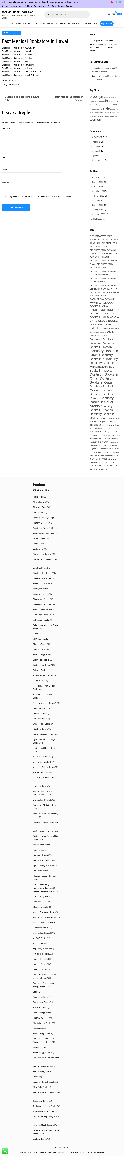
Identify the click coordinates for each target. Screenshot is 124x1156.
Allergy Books (39, 502)
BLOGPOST (16, 84)
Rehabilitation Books (42, 1066)
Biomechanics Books (42, 578)
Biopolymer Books (41, 594)
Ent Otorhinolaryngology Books (46, 822)
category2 (95, 146)
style (106, 108)
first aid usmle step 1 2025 (109, 105)
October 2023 (97, 187)
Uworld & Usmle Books (57, 23)
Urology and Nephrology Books (46, 1117)
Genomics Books (40, 713)
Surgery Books (39, 902)
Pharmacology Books (42, 1013)
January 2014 (97, 210)
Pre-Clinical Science (41, 1039)
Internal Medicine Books (43, 772)
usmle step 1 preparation (112, 112)
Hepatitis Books (39, 850)
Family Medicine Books (43, 675)
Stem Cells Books (40, 1087)
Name (5, 157)
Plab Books (40, 23)
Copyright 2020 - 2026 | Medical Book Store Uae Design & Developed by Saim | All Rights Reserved (62, 1152)
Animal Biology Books (42, 533)
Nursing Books (91, 23)
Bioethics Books (40, 568)
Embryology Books (41, 649)
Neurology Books (40, 954)
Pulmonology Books (41, 1053)
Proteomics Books (40, 1047)
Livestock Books (40, 786)
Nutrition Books (39, 964)
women (95, 119)
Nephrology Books (41, 949)
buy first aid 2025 (109, 97)
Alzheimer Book (39, 507)
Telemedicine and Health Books (46, 1092)
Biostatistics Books (41, 599)
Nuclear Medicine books (43, 891)
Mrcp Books (28, 23)
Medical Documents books (44, 912)
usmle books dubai (98, 112)
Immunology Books (41, 762)
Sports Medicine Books (43, 1082)
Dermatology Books (41, 800)
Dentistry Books (39, 795)
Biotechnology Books (42, 604)
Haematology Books (41, 845)
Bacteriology (38, 549)
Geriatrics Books (40, 719)
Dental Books (38, 634)
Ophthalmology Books (42, 866)
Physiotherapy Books (42, 1023)
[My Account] (109, 14)
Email (5, 170)
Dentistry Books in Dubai (97, 332)
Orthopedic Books (40, 871)
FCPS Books (38, 681)
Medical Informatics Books (44, 923)
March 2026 (96, 177)
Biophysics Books (40, 589)
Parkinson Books (40, 1007)
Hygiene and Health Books (44, 748)
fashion (110, 101)
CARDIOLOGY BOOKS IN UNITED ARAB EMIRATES (104, 324)
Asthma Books (39, 538)
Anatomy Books (39, 523)
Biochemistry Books (41, 554)
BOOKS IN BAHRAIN (98, 296)
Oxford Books (38, 992)
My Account (106, 23)
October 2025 (97, 182)
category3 (95, 151)
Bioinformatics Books (42, 573)
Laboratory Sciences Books (44, 778)
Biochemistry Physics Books (45, 559)
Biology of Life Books (42, 1042)
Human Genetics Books (43, 734)
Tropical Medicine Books (43, 1111)
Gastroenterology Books (43, 831)
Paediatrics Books (40, 997)
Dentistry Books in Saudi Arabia (102, 402)
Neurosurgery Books (41, 860)
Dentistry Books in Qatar (102, 380)
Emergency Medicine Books (45, 805)
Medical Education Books (44, 917)
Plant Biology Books (41, 1033)
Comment (6, 129)
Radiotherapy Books (41, 897)
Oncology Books (40, 969)
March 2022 (96, 191)
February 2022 (97, 196)
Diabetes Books (39, 644)
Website (5, 183)
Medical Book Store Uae (17, 12)
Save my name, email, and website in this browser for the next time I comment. (38, 197)
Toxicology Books (40, 1101)
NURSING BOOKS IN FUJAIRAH (109, 466)
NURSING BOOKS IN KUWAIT (99, 469)
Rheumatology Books (42, 1072)
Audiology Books (40, 544)
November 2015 (98, 200)
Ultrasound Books (40, 907)
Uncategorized (97, 160)
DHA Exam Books (40, 639)
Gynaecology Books (41, 724)
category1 (95, 142)
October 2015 (97, 205)
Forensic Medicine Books (44, 703)
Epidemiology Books (42, 665)
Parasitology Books (41, 1002)
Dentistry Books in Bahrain (111, 328)
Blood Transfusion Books (43, 610)
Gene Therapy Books (42, 708)
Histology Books (40, 729)
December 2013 (98, 214)
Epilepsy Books (39, 670)
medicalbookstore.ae (100, 68)
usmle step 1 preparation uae (98, 116)
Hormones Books (40, 855)
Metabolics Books (40, 928)
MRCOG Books (39, 938)
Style (93, 156)
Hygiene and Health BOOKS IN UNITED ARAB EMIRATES (103, 462)
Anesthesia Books (40, 528)
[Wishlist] (112, 14)
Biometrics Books (40, 584)
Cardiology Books (40, 615)
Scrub (35, 1077)
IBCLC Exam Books (41, 757)
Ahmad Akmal (11, 80)
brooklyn (96, 97)
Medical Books (74, 23)
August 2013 (96, 219)
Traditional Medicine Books (44, 1106)
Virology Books (39, 1139)
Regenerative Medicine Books (46, 1058)
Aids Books (38, 497)
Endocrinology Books (42, 655)
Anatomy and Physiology (43, 518)
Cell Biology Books (41, 620)
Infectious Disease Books (44, 767)
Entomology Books (41, 660)
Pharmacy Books (40, 1018)
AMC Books (16, 23)
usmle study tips (112, 116)
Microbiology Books (41, 933)
